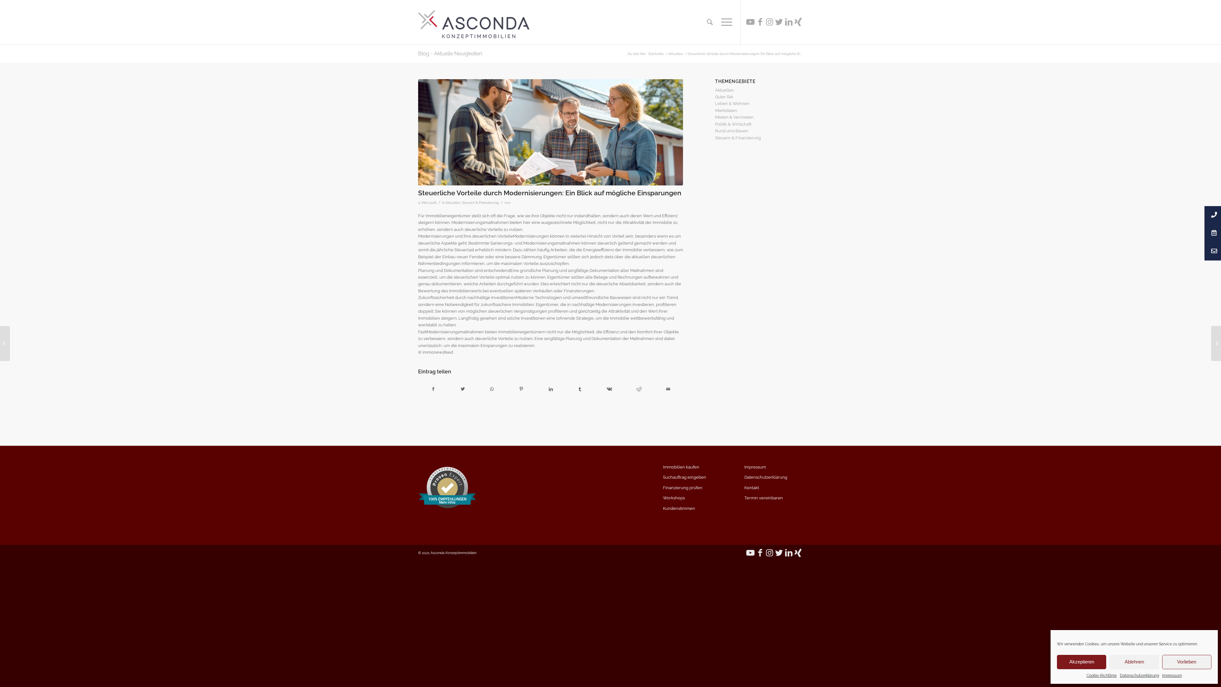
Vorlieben (1186, 661)
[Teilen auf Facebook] (433, 389)
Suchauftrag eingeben (684, 477)
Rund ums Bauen (731, 130)
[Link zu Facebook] (760, 22)
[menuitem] (710, 22)
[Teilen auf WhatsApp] (492, 389)
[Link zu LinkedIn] (788, 22)
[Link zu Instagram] (769, 22)
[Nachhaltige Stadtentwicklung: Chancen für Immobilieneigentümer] (5, 343)
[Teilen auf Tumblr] (580, 389)
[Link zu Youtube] (750, 22)
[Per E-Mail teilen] (668, 389)
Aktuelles (452, 203)
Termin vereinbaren (763, 498)
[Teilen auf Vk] (609, 389)
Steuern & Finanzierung (480, 203)
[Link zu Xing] (798, 22)
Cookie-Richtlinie (1101, 675)
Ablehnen (1134, 661)
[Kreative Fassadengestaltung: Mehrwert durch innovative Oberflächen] (1216, 343)
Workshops (674, 498)
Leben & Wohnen (732, 103)
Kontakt (751, 487)
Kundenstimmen (679, 508)
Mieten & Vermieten (734, 117)
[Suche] (710, 22)
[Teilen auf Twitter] (462, 389)
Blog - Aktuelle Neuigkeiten (450, 54)
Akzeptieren (1081, 661)
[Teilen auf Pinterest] (521, 389)
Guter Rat (724, 96)
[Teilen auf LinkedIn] (550, 389)
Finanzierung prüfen (682, 487)
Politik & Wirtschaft (733, 124)
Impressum (1172, 675)
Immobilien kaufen (681, 467)
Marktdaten (726, 110)
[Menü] (724, 22)
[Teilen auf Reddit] (638, 389)
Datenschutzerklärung (1139, 675)
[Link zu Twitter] (779, 22)
